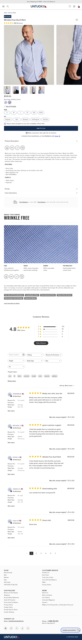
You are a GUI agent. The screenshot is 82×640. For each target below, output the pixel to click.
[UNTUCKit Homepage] (39, 6)
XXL (34, 113)
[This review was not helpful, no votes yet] (72, 417)
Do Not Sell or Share (11, 610)
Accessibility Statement (11, 597)
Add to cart (41, 128)
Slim (17, 119)
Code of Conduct (9, 600)
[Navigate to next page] (55, 553)
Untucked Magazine (48, 600)
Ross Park (12, 13)
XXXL (41, 113)
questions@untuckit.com (16, 621)
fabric (19, 376)
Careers (44, 602)
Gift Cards (7, 582)
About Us (45, 593)
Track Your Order (47, 577)
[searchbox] (15, 354)
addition (54, 376)
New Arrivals (8, 572)
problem (26, 376)
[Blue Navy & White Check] (9, 102)
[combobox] (35, 355)
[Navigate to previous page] (26, 553)
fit (14, 376)
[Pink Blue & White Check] (5, 102)
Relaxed (25, 119)
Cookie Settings (9, 612)
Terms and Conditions (11, 602)
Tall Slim (45, 119)
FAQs (44, 582)
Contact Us (45, 572)
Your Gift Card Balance (49, 580)
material (46, 376)
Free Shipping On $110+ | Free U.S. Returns (41, 2)
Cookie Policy (8, 607)
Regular (8, 119)
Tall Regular (35, 119)
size (10, 376)
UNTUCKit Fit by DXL (11, 585)
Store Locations (47, 595)
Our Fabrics (46, 597)
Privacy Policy (8, 605)
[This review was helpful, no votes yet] (68, 417)
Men (5, 13)
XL (27, 113)
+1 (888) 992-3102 (52, 621)
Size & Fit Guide (11, 106)
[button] (70, 6)
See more (11, 411)
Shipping (7, 595)
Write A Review (41, 343)
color (40, 376)
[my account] (74, 6)
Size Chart (45, 575)
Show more (12, 381)
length (34, 376)
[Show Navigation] (3, 6)
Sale (5, 580)
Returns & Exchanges (11, 593)
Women (6, 577)
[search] (8, 6)
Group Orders (46, 585)
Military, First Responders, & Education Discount (57, 605)
